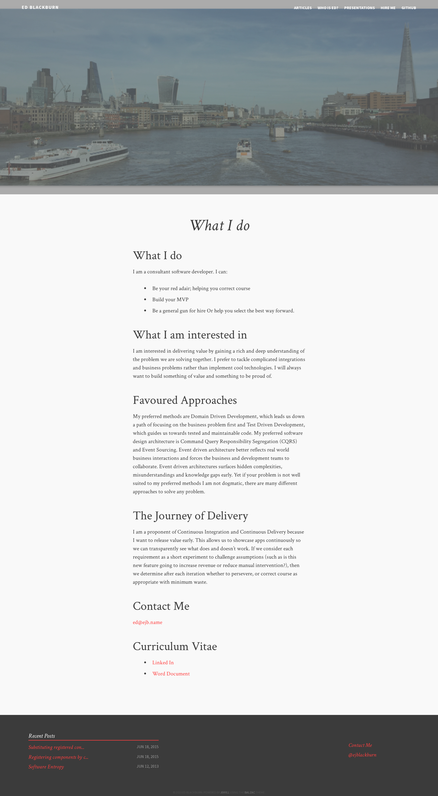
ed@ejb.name (147, 622)
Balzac (250, 792)
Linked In (163, 662)
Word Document (171, 673)
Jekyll (224, 792)
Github (409, 7)
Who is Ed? (328, 7)
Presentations (359, 7)
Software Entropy (46, 766)
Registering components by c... (58, 757)
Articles (303, 7)
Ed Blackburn (40, 7)
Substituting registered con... (56, 747)
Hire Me (388, 7)
